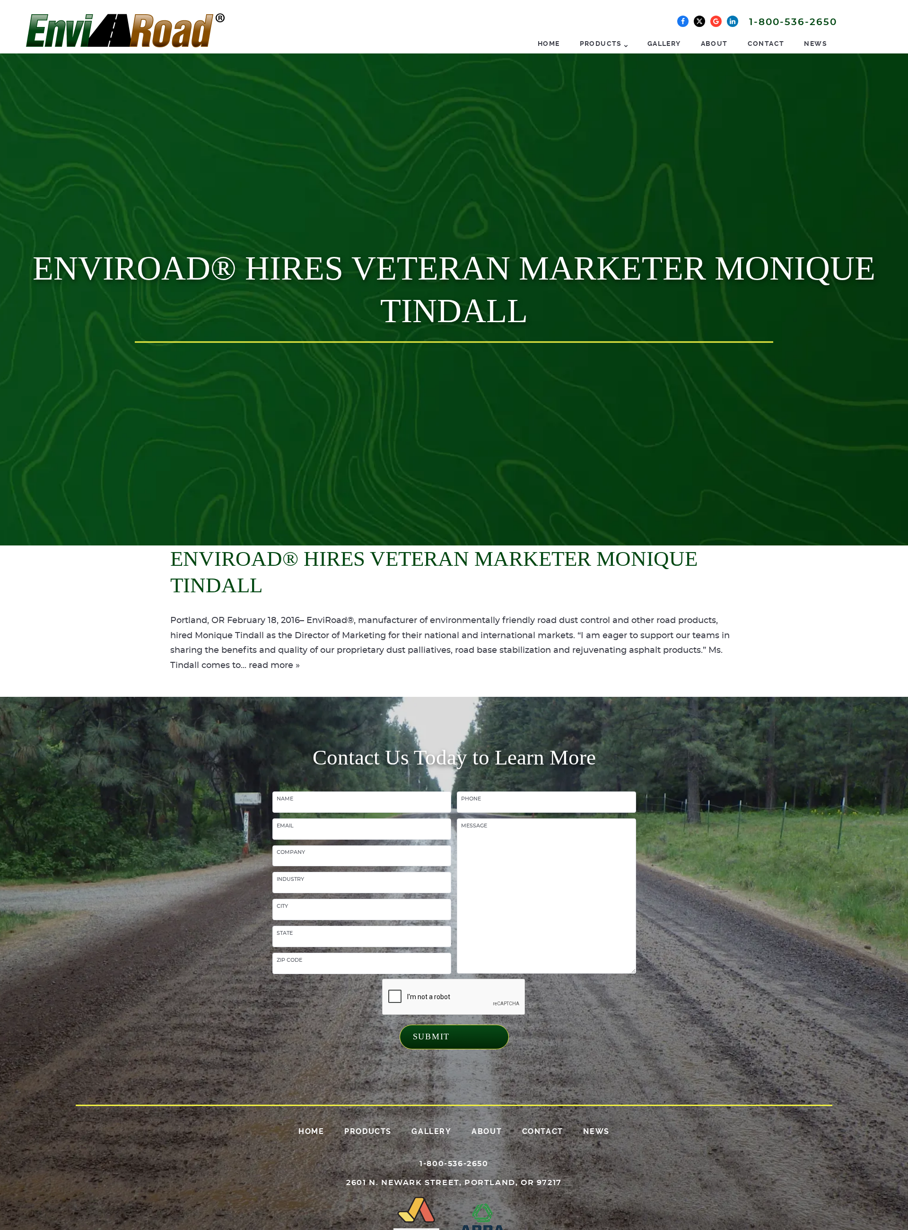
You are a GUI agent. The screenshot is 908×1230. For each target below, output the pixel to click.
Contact (766, 43)
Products (601, 43)
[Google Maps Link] (716, 21)
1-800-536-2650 (793, 22)
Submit (431, 1036)
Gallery (664, 43)
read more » (274, 665)
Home (549, 43)
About (714, 43)
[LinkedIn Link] (732, 21)
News (815, 43)
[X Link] (699, 21)
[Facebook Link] (683, 21)
